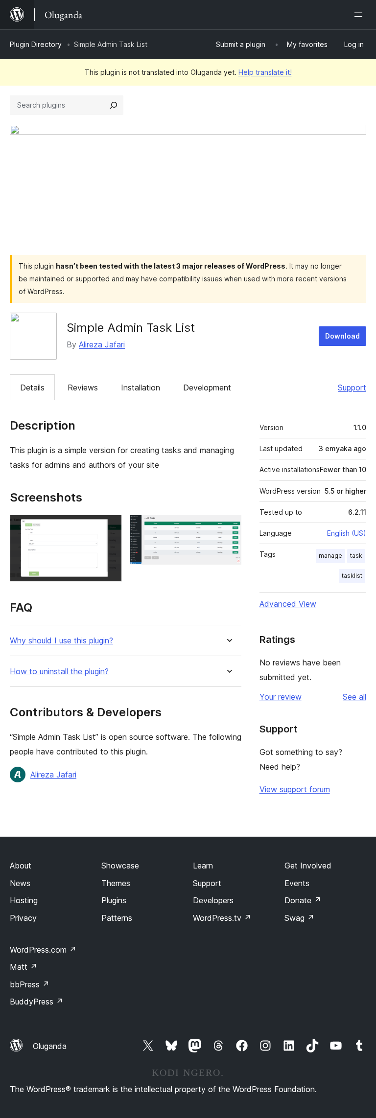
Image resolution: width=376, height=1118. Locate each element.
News (20, 883)
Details (32, 387)
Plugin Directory (36, 44)
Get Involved (307, 865)
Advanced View (287, 604)
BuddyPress (36, 1001)
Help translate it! (265, 72)
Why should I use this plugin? (61, 640)
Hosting (24, 900)
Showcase (120, 865)
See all (354, 697)
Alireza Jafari (102, 344)
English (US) (346, 533)
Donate (302, 900)
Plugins (113, 900)
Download (342, 336)
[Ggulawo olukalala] (360, 14)
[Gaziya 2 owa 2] (228, 528)
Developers (213, 900)
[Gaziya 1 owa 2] (109, 528)
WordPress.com (43, 950)
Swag (299, 918)
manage (330, 555)
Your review (280, 697)
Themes (115, 883)
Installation (140, 387)
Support (352, 387)
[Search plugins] (113, 105)
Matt (23, 967)
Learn (203, 865)
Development (207, 387)
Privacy (23, 918)
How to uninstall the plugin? (59, 671)
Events (296, 883)
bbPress (29, 984)
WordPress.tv (222, 918)
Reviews (83, 387)
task (356, 555)
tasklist (352, 575)
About (20, 865)
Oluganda (50, 1046)
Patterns (116, 918)
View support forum (294, 789)
